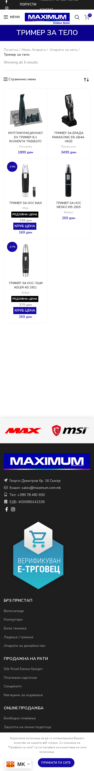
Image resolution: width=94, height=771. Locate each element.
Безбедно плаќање (20, 718)
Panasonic (68, 147)
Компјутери (13, 619)
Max (25, 208)
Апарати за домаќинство (24, 645)
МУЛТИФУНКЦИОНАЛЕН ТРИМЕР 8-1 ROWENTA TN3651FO (25, 137)
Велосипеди (14, 611)
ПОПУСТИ (28, 4)
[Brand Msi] (70, 430)
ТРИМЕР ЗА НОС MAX (25, 203)
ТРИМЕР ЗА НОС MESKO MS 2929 (68, 205)
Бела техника (15, 628)
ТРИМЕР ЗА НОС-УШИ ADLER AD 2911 (26, 285)
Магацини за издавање (23, 695)
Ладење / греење (18, 637)
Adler (25, 293)
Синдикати (13, 686)
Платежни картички (20, 677)
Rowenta (25, 147)
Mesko (68, 212)
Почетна (11, 49)
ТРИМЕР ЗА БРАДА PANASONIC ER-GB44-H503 (68, 137)
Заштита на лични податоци (27, 727)
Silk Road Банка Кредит (23, 668)
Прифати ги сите (56, 763)
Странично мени (22, 79)
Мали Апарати (34, 49)
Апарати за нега (63, 49)
